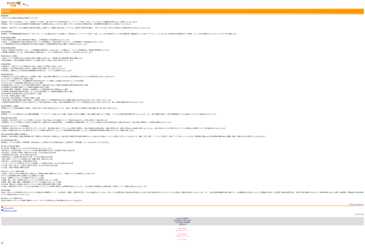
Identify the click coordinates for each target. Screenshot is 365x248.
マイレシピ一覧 (8, 208)
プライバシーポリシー (357, 204)
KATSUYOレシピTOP (10, 210)
